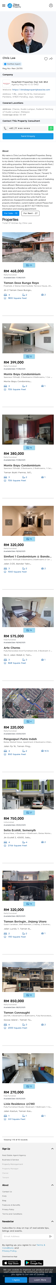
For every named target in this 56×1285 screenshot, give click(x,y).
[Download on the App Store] (12, 1263)
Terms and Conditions (12, 1214)
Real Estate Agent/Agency (14, 1155)
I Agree (16, 1280)
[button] (28, 1149)
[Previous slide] (8, 249)
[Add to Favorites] (46, 59)
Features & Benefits (11, 1205)
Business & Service (10, 1160)
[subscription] (50, 1236)
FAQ (4, 1196)
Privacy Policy (8, 1209)
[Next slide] (47, 249)
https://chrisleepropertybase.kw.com (31, 90)
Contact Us (7, 1192)
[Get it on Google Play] (34, 1263)
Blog (4, 1200)
